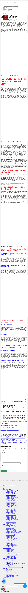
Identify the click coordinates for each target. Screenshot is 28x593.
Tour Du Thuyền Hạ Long (11, 523)
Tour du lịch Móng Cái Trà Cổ (12, 497)
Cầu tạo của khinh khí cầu (20, 435)
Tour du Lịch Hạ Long (11, 495)
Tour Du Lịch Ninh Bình (11, 493)
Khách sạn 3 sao (9, 561)
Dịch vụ (5, 568)
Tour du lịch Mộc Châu (11, 492)
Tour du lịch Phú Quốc (11, 517)
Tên (2, 463)
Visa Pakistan (9, 574)
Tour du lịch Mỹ (9, 540)
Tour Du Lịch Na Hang (11, 499)
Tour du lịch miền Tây (11, 518)
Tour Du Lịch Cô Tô (10, 513)
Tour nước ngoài (7, 524)
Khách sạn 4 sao (9, 562)
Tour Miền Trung (9, 520)
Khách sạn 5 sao (9, 564)
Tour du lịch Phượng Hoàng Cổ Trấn (14, 532)
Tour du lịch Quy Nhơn (11, 515)
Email (2, 465)
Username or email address (7, 584)
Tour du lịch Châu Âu (10, 535)
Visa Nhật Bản (9, 570)
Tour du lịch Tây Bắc (10, 500)
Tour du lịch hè (9, 551)
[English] (5, 10)
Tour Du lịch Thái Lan (11, 530)
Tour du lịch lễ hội (10, 549)
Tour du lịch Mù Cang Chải (12, 519)
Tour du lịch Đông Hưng (11, 545)
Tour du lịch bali (9, 542)
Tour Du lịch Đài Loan (11, 539)
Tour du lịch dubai (10, 536)
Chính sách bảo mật (7, 9)
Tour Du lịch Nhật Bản (11, 529)
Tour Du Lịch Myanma (11, 546)
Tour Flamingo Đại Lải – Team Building (10, 430)
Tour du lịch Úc (9, 543)
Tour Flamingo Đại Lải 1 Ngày (8, 427)
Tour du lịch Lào (9, 537)
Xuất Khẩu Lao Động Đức (12, 576)
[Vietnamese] (10, 10)
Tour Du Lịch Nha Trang (11, 511)
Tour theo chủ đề (7, 548)
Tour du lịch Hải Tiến (10, 503)
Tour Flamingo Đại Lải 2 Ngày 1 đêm (9, 425)
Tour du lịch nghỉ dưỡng (11, 553)
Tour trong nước (7, 489)
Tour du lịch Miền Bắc (11, 498)
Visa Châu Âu (9, 571)
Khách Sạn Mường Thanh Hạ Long (16, 563)
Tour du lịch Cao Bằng (11, 491)
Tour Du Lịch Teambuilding (9, 558)
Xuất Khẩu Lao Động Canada (12, 575)
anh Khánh (17, 19)
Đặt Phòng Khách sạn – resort (10, 560)
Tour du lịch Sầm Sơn (11, 502)
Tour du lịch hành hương (14, 552)
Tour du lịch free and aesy (12, 555)
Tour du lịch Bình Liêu (11, 522)
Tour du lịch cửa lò (10, 504)
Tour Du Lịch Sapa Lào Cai (12, 490)
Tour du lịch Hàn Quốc (11, 525)
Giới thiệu (5, 7)
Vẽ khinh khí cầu (11, 439)
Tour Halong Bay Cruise (11, 526)
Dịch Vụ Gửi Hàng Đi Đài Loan (13, 572)
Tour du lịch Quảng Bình (11, 506)
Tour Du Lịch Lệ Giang (11, 544)
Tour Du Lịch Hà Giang (11, 516)
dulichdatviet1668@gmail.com (11, 6)
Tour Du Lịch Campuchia (11, 538)
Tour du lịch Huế (9, 508)
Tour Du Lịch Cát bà (10, 496)
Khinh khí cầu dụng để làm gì (16, 436)
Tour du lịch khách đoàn (11, 557)
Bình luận (3, 452)
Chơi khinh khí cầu (5, 436)
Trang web (3, 467)
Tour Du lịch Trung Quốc (11, 533)
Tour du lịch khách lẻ (10, 556)
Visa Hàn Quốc (9, 569)
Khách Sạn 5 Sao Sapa (13, 565)
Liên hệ (4, 8)
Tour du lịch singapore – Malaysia (13, 531)
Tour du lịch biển (9, 550)
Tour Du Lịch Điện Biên (11, 510)
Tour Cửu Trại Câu (10, 528)
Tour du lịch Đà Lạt (10, 512)
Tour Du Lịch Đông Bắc (11, 505)
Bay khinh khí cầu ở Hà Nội (7, 435)
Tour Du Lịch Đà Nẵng (11, 509)
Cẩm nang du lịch (16, 434)
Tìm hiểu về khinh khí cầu (15, 438)
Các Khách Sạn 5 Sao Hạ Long (15, 567)
